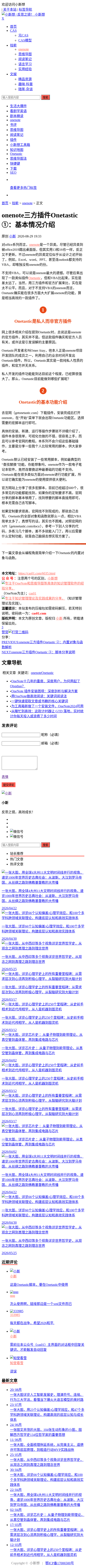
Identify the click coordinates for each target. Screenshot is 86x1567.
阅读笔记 (25, 59)
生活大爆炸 (18, 106)
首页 (13, 26)
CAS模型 (25, 40)
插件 (13, 140)
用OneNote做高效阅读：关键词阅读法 (39, 696)
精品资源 (25, 79)
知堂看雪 (16, 1363)
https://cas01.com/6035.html (36, 573)
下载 (13, 168)
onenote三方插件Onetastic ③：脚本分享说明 (38, 652)
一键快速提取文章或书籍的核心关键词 (39, 701)
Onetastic (16, 154)
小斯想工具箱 (20, 145)
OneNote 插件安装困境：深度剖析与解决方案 (44, 691)
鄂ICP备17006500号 (59, 1563)
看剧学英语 (18, 111)
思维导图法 (18, 158)
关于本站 (9, 9)
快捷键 (15, 163)
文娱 (13, 74)
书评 (13, 125)
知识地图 (16, 150)
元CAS (23, 35)
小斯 (12, 236)
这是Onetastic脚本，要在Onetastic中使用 (39, 1284)
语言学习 (25, 64)
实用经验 (25, 69)
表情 (5, 777)
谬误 (13, 1371)
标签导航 (25, 9)
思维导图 (25, 54)
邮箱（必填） (51, 743)
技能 (13, 45)
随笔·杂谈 (25, 89)
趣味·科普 (25, 84)
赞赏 (5, 632)
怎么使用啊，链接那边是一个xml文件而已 (41, 1304)
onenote (23, 49)
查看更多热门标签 (23, 187)
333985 (15, 1315)
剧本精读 (16, 116)
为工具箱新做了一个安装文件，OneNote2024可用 (47, 706)
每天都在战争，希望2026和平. (32, 1323)
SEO (13, 172)
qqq (12, 1295)
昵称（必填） (51, 734)
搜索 (45, 97)
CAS (13, 30)
